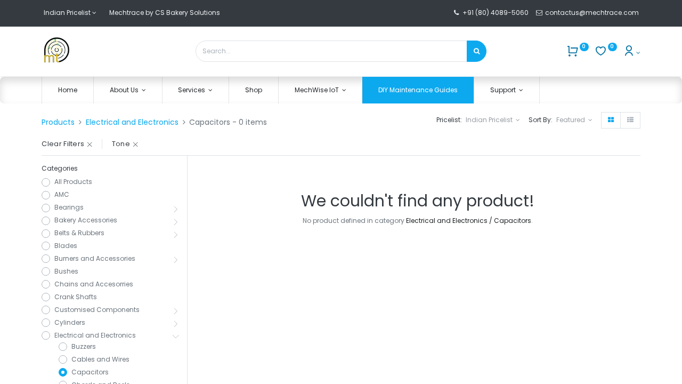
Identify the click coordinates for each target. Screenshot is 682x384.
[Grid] (611, 120)
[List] (630, 120)
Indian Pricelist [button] (490, 119)
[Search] (476, 51)
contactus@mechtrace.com (592, 12)
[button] (574, 120)
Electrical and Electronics (132, 122)
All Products (73, 182)
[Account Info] (631, 52)
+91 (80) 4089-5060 (495, 12)
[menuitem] (67, 90)
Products (58, 122)
